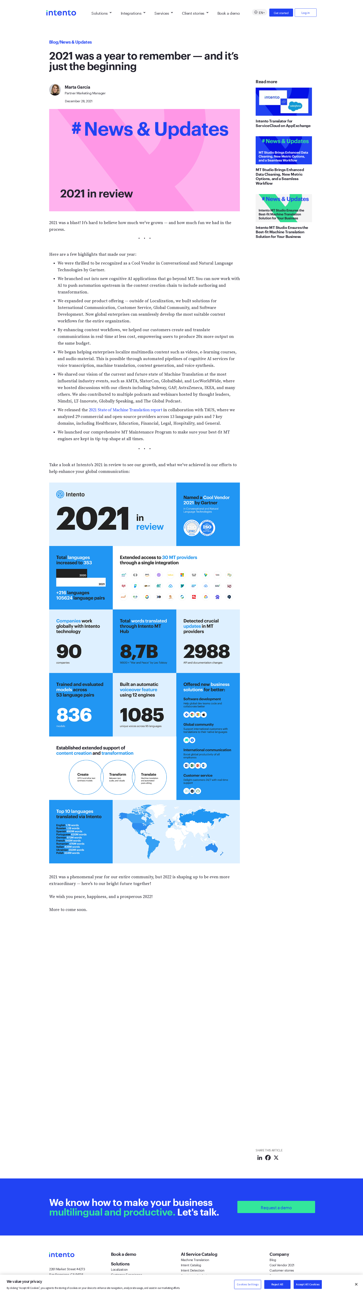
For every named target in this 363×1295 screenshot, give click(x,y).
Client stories (193, 13)
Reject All (277, 1284)
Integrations (131, 13)
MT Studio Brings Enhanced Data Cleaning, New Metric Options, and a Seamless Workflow (280, 176)
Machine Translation (195, 1259)
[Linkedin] (259, 1157)
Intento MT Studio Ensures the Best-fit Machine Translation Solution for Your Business (282, 232)
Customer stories (282, 1269)
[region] (181, 1285)
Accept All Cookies (307, 1284)
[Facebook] (268, 1157)
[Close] (356, 1284)
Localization (119, 1269)
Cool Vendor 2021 (282, 1264)
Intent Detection (192, 1269)
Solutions (99, 13)
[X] (276, 1157)
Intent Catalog (191, 1264)
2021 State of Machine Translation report (125, 410)
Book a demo (228, 13)
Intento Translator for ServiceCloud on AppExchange (283, 123)
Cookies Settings (248, 1284)
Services (161, 13)
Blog (53, 41)
